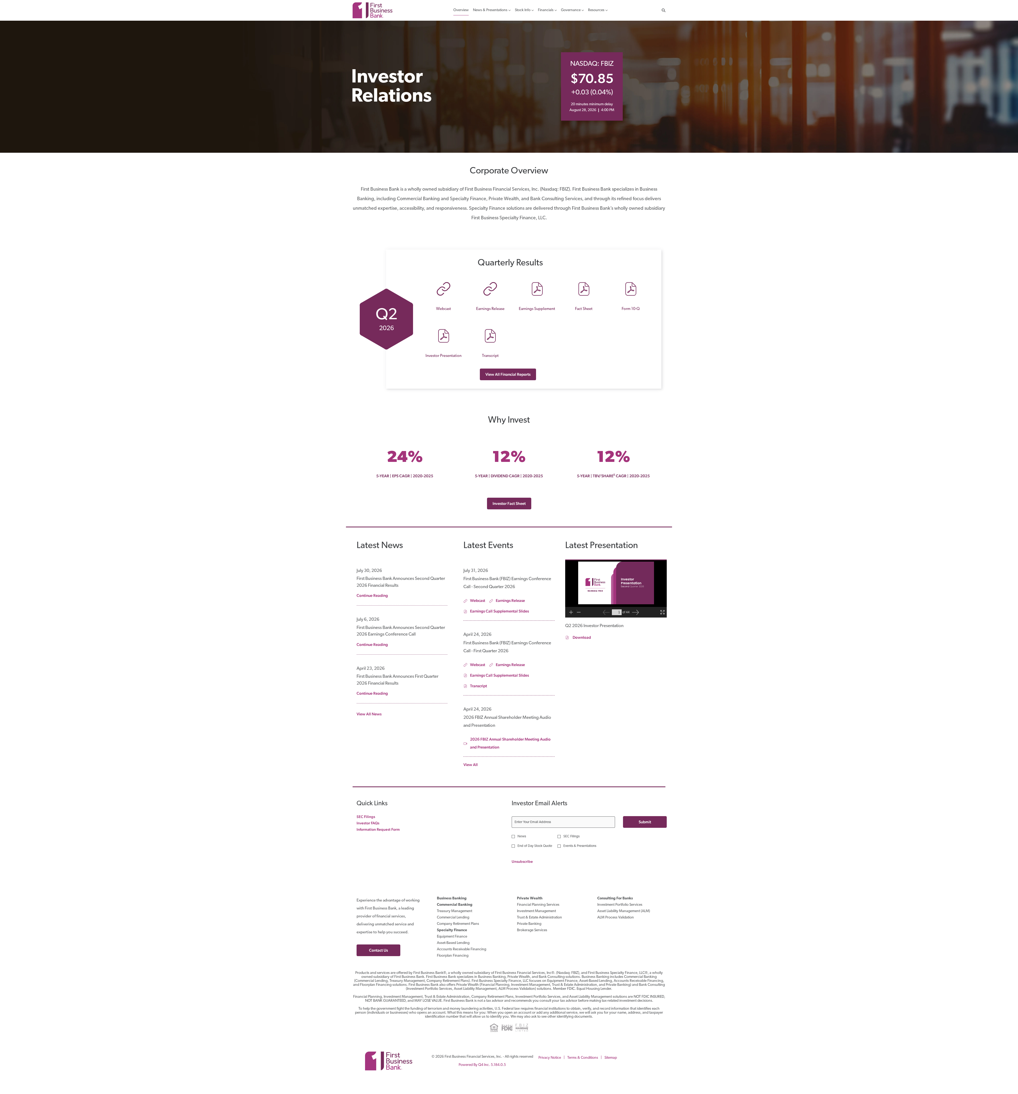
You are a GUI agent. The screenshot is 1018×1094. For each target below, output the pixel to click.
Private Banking (535, 924)
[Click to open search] (662, 10)
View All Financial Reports (507, 374)
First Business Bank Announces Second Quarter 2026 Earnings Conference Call (401, 631)
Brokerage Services (538, 930)
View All (470, 764)
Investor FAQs (375, 823)
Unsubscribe (522, 861)
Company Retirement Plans (464, 924)
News (521, 836)
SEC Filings (372, 817)
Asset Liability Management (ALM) (629, 911)
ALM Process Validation (622, 918)
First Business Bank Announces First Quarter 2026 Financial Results (397, 680)
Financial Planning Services (544, 905)
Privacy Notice (549, 1059)
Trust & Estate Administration (546, 918)
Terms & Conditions (582, 1059)
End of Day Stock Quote (534, 846)
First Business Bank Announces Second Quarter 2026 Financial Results (401, 582)
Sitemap (610, 1059)
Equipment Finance (458, 937)
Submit (645, 822)
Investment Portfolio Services (626, 905)
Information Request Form (385, 829)
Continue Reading (372, 595)
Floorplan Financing (459, 956)
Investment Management (543, 911)
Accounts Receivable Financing (468, 949)
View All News (369, 714)
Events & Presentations (579, 846)
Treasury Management (461, 911)
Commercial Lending (459, 918)
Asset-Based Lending (459, 943)
